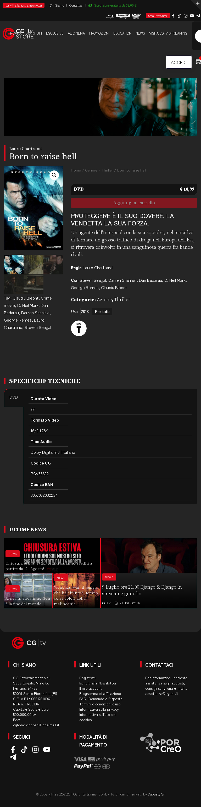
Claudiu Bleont (25, 298)
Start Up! (34, 33)
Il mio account (90, 688)
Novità (15, 33)
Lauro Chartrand (98, 267)
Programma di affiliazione (100, 693)
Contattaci (76, 5)
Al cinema (76, 33)
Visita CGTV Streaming (168, 33)
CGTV (106, 603)
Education (122, 33)
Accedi (179, 62)
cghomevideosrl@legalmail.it (36, 724)
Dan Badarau (150, 280)
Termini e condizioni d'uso (100, 703)
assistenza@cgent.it (161, 693)
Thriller (107, 170)
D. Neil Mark (27, 305)
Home (76, 170)
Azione (104, 300)
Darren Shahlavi (35, 312)
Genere (91, 170)
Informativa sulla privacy (99, 709)
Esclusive (55, 33)
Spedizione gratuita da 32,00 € (115, 5)
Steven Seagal (38, 327)
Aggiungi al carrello (134, 203)
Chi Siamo (57, 5)
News (140, 33)
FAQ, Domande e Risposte (100, 698)
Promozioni (99, 33)
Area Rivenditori (158, 16)
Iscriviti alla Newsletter (97, 683)
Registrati (87, 677)
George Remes (18, 320)
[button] (54, 175)
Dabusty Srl (156, 794)
